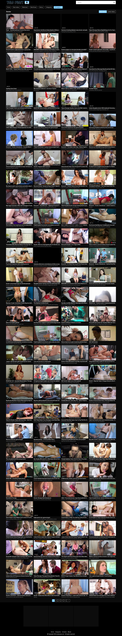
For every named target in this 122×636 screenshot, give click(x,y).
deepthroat (14, 246)
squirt (12, 168)
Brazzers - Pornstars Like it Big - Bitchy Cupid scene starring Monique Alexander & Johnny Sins (74, 147)
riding (70, 441)
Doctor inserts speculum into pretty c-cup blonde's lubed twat (102, 49)
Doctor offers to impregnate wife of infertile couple (47, 244)
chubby (99, 226)
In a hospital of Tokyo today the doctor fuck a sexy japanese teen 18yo (102, 517)
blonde (71, 51)
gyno (50, 148)
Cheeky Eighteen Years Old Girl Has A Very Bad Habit (74, 459)
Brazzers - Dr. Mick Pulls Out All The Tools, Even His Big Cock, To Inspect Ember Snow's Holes (74, 264)
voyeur (44, 129)
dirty (90, 129)
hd (62, 31)
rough (76, 148)
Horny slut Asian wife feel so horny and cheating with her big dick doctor (102, 283)
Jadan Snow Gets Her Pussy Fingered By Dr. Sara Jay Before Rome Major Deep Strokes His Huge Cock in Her (74, 537)
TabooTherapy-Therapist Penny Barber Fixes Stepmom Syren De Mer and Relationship (47, 576)
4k (104, 519)
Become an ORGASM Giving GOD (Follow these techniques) (102, 147)
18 (107, 109)
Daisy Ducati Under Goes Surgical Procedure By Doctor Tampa (74, 166)
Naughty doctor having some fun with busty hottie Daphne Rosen (47, 283)
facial (35, 324)
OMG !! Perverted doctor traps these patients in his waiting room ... (74, 498)
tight (69, 304)
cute (66, 324)
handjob (20, 31)
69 (97, 90)
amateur (11, 31)
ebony (80, 343)
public (16, 187)
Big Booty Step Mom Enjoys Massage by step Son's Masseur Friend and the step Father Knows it (19, 400)
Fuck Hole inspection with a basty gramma (17, 264)
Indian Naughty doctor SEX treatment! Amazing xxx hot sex (102, 108)
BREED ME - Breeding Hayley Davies (15, 478)
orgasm (109, 148)
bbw (13, 285)
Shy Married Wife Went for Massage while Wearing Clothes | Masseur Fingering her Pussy (74, 303)
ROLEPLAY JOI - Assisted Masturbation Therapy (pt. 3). (19, 381)
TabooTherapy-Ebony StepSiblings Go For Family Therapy (102, 30)
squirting (107, 363)
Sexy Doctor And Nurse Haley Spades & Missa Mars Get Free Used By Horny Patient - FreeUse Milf (47, 30)
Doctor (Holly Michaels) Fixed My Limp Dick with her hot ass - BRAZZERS (74, 361)
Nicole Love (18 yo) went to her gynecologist (46, 127)
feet (47, 129)
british (76, 480)
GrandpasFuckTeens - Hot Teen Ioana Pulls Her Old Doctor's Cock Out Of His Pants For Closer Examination (102, 186)
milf (40, 31)
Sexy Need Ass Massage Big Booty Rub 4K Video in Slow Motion (102, 69)
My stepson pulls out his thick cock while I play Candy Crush (19, 186)
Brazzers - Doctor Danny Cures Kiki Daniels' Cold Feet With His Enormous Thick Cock (74, 186)
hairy (22, 265)
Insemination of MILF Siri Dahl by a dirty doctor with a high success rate (74, 517)
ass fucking (55, 304)
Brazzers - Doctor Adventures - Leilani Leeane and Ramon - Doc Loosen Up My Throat (102, 205)
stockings (63, 148)
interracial (11, 207)
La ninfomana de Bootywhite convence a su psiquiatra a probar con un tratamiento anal (19, 342)
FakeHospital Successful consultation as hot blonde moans (47, 225)
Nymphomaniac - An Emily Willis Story (44, 439)
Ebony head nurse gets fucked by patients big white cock (74, 342)
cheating (84, 129)
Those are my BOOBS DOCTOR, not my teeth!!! (73, 439)
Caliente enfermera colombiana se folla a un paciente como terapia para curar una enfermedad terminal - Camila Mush (47, 264)
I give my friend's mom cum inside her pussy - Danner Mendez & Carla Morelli (102, 420)
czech (73, 207)
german (21, 324)
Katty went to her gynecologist (42, 517)
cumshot (36, 31)
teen (90, 31)
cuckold (68, 129)
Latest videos (111, 11)
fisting (49, 499)
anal (7, 90)
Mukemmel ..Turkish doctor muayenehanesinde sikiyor (102, 303)
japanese (74, 90)
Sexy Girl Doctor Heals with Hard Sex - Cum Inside (19, 420)
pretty (90, 51)
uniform (50, 31)
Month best (34, 7)
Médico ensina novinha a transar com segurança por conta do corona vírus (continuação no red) (102, 556)
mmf (26, 207)
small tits (54, 51)
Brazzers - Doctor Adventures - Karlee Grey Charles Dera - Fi (102, 264)
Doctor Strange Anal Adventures (42, 498)
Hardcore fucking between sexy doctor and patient (74, 30)
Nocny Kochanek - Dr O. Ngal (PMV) (71, 244)
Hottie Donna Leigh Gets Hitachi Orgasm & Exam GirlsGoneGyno (47, 537)
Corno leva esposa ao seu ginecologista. (72, 127)
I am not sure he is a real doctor (42, 361)
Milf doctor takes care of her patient (71, 381)
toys (74, 265)
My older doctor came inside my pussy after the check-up (102, 439)
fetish (106, 31)
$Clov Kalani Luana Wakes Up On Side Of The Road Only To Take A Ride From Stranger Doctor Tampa (19, 517)
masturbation (74, 129)
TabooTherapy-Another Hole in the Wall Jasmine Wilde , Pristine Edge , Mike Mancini (74, 108)
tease (106, 538)
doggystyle (50, 285)
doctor (102, 31)
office (49, 246)
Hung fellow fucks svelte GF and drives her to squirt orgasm (102, 361)
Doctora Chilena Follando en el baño (71, 322)
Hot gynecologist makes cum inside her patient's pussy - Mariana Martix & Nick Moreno (47, 381)
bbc (15, 129)
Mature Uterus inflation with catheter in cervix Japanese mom (74, 88)
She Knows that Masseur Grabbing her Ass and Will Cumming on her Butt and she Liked (102, 225)
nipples (41, 51)
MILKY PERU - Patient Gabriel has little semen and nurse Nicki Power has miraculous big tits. (19, 69)
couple (38, 246)
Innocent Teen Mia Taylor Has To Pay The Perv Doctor (74, 420)
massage (100, 70)
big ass (11, 70)
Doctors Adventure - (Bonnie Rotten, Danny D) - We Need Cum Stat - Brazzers (19, 595)
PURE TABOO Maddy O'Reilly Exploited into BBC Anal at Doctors (19, 127)
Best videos (16, 7)
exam (80, 129)
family (19, 402)
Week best (25, 7)
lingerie (75, 187)
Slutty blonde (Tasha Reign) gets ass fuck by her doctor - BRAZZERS (19, 537)
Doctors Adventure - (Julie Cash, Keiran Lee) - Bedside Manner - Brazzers (74, 595)
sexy (38, 343)
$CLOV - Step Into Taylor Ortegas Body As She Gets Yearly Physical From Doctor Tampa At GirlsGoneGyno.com (102, 381)
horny (90, 285)
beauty (102, 499)
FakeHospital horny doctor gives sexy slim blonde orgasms (47, 342)
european (103, 304)
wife (92, 70)
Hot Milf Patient (93, 88)
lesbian (36, 148)
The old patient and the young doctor (16, 459)
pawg (105, 70)
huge (99, 538)
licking (90, 499)
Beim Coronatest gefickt (12, 322)
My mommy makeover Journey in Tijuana (45, 88)
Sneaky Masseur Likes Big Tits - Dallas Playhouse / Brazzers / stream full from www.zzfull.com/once (74, 400)
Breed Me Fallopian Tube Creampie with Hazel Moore (19, 556)
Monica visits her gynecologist (14, 439)
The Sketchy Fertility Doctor (41, 303)
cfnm (68, 480)
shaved (66, 70)
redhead (46, 109)
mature (103, 51)
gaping (11, 265)
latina (20, 226)
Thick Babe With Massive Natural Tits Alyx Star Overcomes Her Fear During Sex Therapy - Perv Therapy (19, 244)
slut (23, 226)
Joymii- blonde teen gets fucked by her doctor (18, 361)
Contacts (64, 632)
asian (66, 90)
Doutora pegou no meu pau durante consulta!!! (74, 49)
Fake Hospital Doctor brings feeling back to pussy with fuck (74, 205)
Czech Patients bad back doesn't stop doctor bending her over (47, 478)
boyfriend (8, 226)
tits (68, 31)
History (41, 7)
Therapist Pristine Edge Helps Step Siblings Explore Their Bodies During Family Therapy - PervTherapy (102, 459)
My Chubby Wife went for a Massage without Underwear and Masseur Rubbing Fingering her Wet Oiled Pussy (47, 459)
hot (17, 31)
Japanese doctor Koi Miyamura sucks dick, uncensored (102, 478)
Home (8, 7)
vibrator (49, 538)
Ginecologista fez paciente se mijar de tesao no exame (19, 166)
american (69, 246)
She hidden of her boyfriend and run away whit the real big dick (19, 225)
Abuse (69, 632)
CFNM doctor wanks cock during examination (73, 478)
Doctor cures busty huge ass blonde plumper (18, 283)
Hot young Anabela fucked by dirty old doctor (101, 127)
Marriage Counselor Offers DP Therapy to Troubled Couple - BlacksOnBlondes (19, 205)
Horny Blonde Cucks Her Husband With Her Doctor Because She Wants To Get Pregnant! (102, 322)
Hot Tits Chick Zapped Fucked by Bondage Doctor (47, 322)
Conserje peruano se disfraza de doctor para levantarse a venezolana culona (102, 537)
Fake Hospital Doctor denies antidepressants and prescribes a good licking (102, 498)
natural (80, 70)
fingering (98, 109)
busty (7, 285)
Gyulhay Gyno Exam (11, 88)
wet (13, 90)
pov (20, 382)
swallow (91, 246)
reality (97, 168)
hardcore (66, 51)
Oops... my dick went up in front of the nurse (18, 30)
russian (42, 499)
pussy (70, 31)
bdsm (45, 324)
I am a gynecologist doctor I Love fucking (100, 576)
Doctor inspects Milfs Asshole (42, 166)
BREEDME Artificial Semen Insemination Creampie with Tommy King (47, 49)
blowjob (76, 51)
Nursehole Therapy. (11, 498)
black (10, 90)
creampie (36, 51)
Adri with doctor (93, 342)
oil (22, 51)
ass (15, 31)
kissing (99, 480)
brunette (26, 70)
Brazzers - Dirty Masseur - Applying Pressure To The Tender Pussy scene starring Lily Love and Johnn (47, 205)
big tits (65, 31)
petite (20, 363)
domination (48, 441)
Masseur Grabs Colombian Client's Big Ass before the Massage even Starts (19, 303)
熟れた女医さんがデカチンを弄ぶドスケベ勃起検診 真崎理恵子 (74, 225)
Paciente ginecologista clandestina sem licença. (47, 69)
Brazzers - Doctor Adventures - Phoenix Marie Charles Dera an (19, 147)
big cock (49, 51)
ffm (92, 460)
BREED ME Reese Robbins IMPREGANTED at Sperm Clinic (47, 108)
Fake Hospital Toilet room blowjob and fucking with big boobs (19, 108)
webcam (44, 226)
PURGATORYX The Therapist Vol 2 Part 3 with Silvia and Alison (102, 595)
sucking (8, 421)
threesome (44, 31)
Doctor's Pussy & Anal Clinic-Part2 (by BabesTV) (102, 400)
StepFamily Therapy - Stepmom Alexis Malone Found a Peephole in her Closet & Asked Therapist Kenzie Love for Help (74, 69)
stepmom (74, 70)
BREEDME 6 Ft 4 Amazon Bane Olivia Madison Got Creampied (74, 283)
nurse (54, 31)
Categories (49, 7)
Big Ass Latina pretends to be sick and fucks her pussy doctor (47, 400)
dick (7, 31)
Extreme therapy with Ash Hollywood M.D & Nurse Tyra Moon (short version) (47, 556)
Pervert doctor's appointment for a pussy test (18, 49)
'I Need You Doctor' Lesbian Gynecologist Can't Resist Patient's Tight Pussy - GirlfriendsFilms (47, 147)
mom (74, 31)
